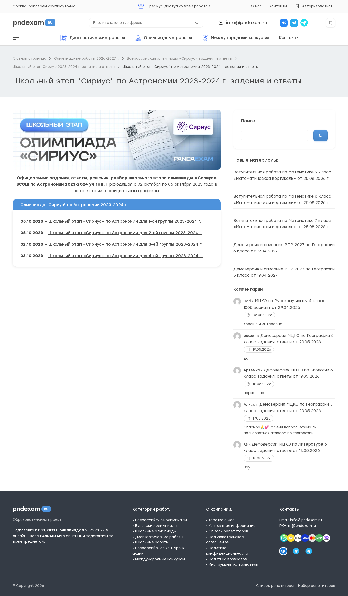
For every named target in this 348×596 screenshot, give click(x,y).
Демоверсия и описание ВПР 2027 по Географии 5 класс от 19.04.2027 (284, 272)
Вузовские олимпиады (156, 526)
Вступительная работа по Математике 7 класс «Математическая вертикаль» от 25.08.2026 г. (282, 223)
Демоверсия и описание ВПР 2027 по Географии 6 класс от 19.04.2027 (284, 247)
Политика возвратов (228, 559)
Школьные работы (152, 542)
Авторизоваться (313, 7)
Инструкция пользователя (233, 564)
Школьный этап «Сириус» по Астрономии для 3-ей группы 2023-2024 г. (125, 244)
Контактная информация (232, 526)
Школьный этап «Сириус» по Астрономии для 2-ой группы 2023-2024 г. (125, 232)
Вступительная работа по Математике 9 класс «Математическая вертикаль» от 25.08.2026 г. (282, 175)
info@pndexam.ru (246, 22)
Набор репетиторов (316, 586)
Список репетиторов (228, 531)
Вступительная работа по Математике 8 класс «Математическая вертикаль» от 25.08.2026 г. (282, 199)
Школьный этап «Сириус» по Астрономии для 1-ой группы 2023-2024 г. (124, 221)
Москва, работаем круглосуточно (44, 6)
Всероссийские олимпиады (161, 520)
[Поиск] (320, 135)
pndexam (33, 22)
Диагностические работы (159, 537)
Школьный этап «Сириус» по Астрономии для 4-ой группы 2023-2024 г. (125, 255)
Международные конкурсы (160, 559)
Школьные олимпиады (155, 531)
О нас (256, 6)
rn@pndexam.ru (302, 526)
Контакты (278, 6)
